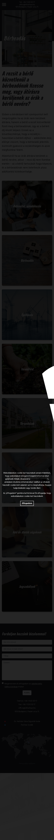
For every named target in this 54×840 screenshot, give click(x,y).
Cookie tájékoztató (39, 479)
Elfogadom (27, 503)
